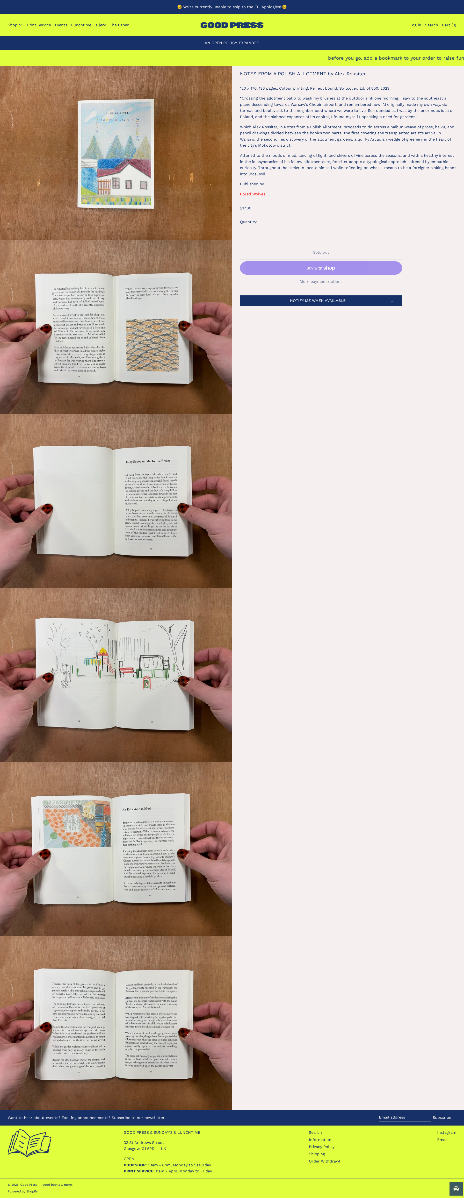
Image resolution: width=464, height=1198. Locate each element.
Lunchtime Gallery (88, 25)
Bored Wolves (252, 194)
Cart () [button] (449, 25)
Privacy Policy (321, 1146)
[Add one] (257, 232)
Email (442, 1139)
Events (61, 25)
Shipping (317, 1154)
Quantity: (248, 222)
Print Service (39, 25)
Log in (415, 25)
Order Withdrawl (324, 1161)
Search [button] (431, 25)
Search (315, 1132)
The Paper (119, 25)
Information (320, 1139)
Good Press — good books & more (46, 1184)
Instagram (446, 1132)
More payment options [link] (321, 281)
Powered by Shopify (23, 1191)
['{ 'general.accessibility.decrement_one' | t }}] (241, 232)
